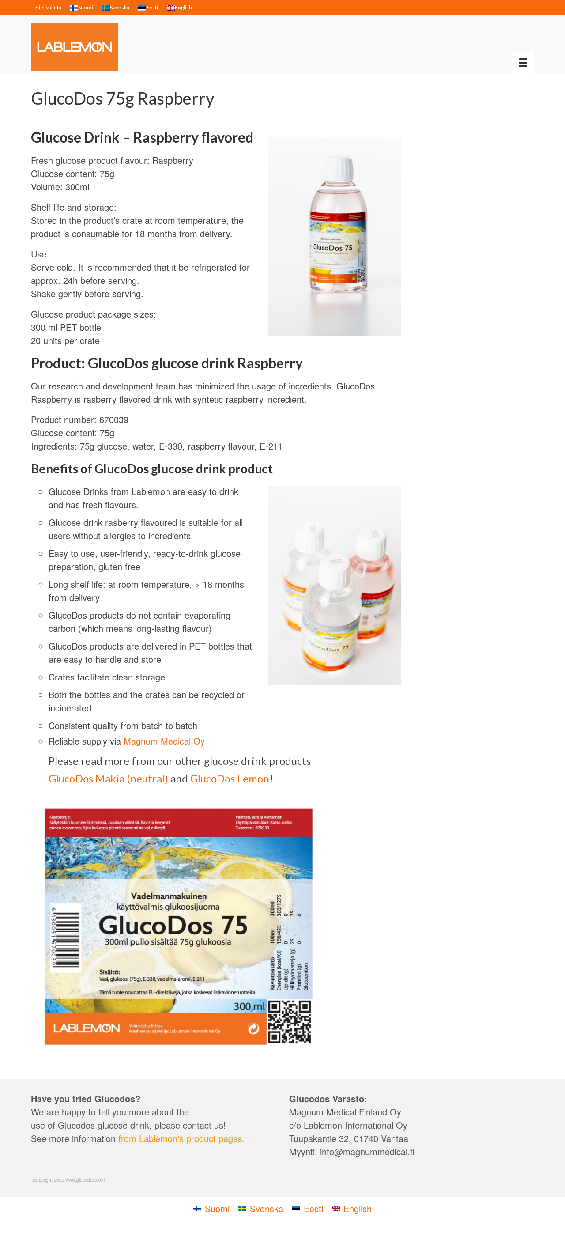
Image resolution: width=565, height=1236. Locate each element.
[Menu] (523, 63)
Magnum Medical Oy (164, 740)
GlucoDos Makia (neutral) (108, 778)
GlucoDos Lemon (229, 778)
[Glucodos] (110, 47)
